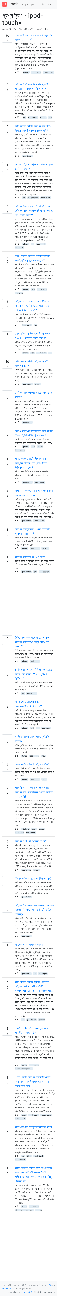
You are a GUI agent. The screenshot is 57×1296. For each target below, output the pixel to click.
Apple (25, 4)
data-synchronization (24, 1210)
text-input (43, 973)
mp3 (43, 756)
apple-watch (39, 521)
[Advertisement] (28, 606)
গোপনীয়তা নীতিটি (7, 1288)
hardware (19, 247)
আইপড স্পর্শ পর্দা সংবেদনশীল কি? (31, 841)
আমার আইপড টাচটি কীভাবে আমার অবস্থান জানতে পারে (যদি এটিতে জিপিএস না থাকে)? (31, 463)
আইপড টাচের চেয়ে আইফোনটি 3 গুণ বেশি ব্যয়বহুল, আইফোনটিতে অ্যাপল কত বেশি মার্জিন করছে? (34, 211)
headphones (46, 1115)
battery (42, 1020)
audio (34, 829)
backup (45, 548)
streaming (19, 832)
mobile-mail (20, 1159)
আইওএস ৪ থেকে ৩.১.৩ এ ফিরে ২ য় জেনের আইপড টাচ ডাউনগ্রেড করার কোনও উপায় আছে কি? (33, 306)
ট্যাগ (32, 4)
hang (44, 779)
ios (24, 117)
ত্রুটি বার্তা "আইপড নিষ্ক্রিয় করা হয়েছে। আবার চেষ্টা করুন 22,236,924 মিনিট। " (34, 674)
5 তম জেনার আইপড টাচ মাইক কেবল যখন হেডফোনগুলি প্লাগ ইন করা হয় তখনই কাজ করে (32, 1081)
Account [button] (47, 4)
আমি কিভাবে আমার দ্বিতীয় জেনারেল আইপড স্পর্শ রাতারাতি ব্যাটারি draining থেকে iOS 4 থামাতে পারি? (34, 986)
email (29, 1156)
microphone (20, 1118)
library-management (23, 1069)
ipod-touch (36, 72)
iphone (26, 72)
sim (50, 117)
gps (35, 572)
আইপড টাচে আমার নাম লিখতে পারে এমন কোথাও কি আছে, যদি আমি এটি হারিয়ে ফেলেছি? (34, 910)
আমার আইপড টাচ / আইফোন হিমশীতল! (34, 764)
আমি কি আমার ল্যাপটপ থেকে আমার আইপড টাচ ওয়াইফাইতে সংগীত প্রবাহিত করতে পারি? (34, 792)
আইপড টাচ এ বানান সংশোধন (29, 944)
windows (25, 829)
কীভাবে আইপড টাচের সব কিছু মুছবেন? (33, 878)
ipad (33, 289)
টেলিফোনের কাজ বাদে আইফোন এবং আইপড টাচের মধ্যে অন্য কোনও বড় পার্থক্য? (32, 642)
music (41, 829)
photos (39, 1210)
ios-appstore (33, 198)
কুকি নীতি (49, 1285)
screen (37, 384)
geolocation (39, 482)
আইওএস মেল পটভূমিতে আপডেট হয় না (33, 1127)
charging (19, 293)
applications (48, 72)
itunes (40, 447)
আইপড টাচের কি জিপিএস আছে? (30, 557)
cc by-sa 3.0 (26, 1292)
